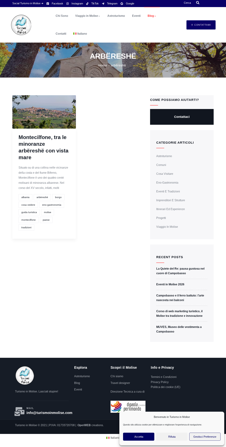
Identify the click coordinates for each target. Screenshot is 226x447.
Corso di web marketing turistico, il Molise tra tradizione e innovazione (179, 313)
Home (102, 65)
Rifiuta (172, 436)
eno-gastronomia (51, 204)
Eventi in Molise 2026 (170, 284)
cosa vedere (28, 204)
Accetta (138, 436)
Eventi (136, 15)
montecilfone (28, 219)
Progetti (161, 217)
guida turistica (29, 212)
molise (47, 212)
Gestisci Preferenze (204, 436)
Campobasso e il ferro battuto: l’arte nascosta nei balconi (180, 298)
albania (25, 197)
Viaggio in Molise (86, 15)
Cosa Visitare (164, 173)
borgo (58, 197)
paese (46, 219)
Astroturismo (116, 15)
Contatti (61, 33)
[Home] (21, 24)
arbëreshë (42, 197)
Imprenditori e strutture (170, 200)
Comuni (161, 164)
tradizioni (26, 227)
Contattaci (182, 117)
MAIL (30, 408)
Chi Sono (62, 15)
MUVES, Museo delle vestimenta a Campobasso (179, 329)
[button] (201, 25)
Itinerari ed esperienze (170, 209)
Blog (151, 15)
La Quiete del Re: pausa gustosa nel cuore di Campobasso (180, 271)
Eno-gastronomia (167, 182)
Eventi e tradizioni (168, 191)
